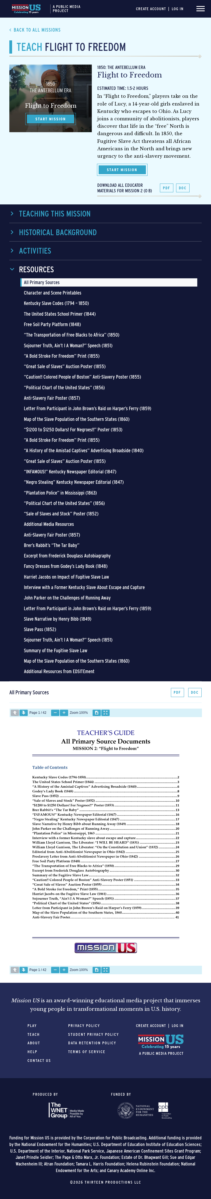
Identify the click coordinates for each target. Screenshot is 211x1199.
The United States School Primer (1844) (60, 314)
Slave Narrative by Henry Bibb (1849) (57, 619)
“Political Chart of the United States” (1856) (64, 387)
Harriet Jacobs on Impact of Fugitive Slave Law (66, 577)
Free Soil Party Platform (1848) (52, 324)
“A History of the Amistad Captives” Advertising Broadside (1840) (84, 450)
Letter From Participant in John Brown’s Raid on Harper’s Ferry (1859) (87, 408)
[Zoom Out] (55, 713)
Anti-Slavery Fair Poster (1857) (52, 398)
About (33, 1042)
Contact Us (39, 1060)
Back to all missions (37, 30)
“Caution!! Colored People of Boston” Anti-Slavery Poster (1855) (82, 377)
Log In (178, 8)
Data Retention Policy (92, 1042)
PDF (166, 188)
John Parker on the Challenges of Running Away (67, 598)
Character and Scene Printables (52, 293)
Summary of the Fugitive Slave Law (55, 650)
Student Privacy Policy (93, 1034)
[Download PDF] (97, 713)
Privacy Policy (84, 1025)
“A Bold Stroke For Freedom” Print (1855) (62, 356)
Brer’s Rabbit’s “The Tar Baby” (51, 545)
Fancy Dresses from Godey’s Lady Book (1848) (66, 566)
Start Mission (122, 170)
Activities (35, 251)
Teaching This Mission (55, 213)
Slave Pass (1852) (40, 629)
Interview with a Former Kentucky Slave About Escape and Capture (84, 587)
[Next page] (24, 713)
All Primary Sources (42, 282)
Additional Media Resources (49, 524)
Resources (36, 269)
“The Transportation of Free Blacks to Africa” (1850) (72, 335)
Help (32, 1051)
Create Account (151, 8)
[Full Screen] (105, 713)
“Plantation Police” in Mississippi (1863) (60, 493)
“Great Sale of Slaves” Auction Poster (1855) (65, 366)
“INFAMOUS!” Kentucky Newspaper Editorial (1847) (70, 471)
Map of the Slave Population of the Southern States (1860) (77, 419)
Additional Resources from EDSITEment (59, 671)
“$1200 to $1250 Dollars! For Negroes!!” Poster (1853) (73, 429)
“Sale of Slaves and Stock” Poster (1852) (61, 514)
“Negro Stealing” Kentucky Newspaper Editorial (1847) (74, 482)
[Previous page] (15, 713)
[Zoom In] (64, 713)
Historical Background (58, 232)
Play (32, 1025)
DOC (183, 188)
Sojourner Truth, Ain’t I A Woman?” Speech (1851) (68, 345)
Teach (33, 1034)
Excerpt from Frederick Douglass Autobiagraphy (67, 556)
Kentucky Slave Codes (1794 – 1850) (56, 303)
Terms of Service (87, 1051)
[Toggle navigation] (201, 9)
